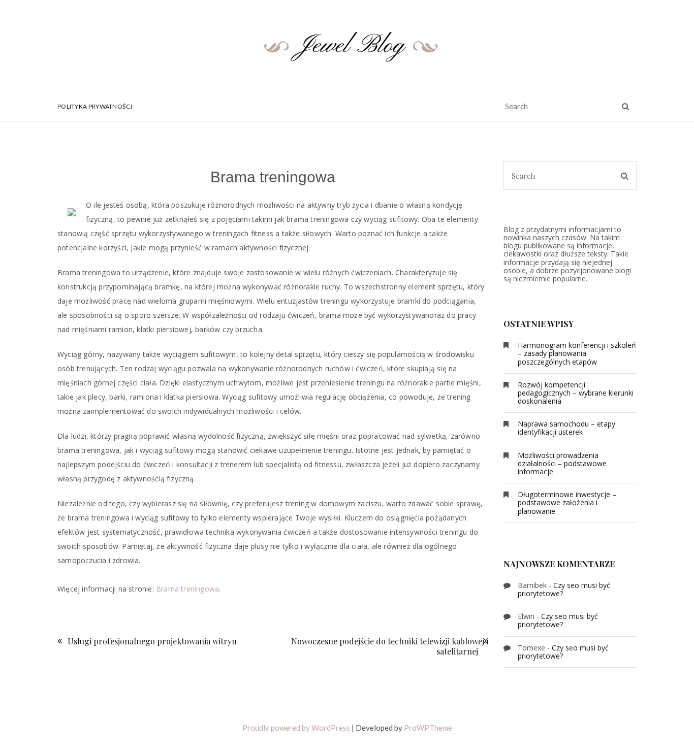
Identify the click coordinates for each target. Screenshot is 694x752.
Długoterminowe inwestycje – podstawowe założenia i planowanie (567, 502)
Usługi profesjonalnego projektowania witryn (152, 641)
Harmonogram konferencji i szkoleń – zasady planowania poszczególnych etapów (577, 353)
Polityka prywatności (94, 106)
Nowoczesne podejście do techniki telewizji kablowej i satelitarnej (389, 646)
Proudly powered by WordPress (296, 727)
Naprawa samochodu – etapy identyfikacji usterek (566, 428)
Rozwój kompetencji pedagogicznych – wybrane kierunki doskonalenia (576, 393)
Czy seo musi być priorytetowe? (564, 589)
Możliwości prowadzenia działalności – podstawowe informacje (562, 463)
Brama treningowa (187, 589)
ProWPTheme (428, 727)
